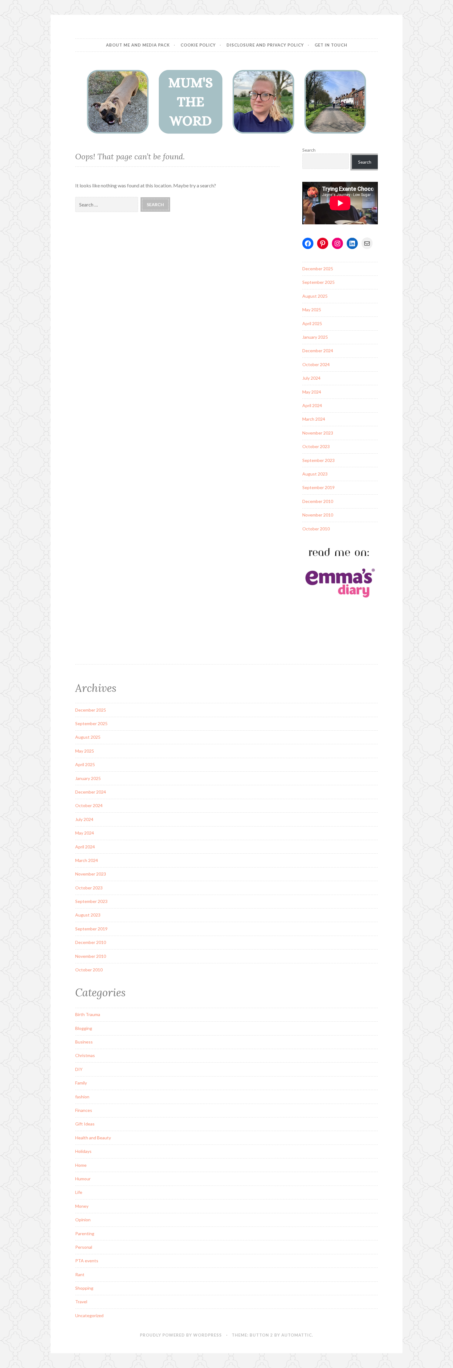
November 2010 (317, 514)
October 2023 (316, 446)
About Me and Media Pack (138, 45)
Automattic (296, 1335)
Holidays (83, 1151)
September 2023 (318, 460)
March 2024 (313, 419)
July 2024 (311, 378)
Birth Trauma (87, 1014)
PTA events (86, 1260)
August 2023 (315, 473)
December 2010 (317, 501)
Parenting (84, 1233)
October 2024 (316, 364)
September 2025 (318, 282)
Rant (79, 1274)
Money (81, 1206)
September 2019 (318, 487)
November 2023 (317, 432)
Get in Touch (331, 45)
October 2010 (316, 528)
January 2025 (315, 337)
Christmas (85, 1055)
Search (309, 150)
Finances (83, 1110)
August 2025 (315, 296)
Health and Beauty (93, 1137)
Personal (83, 1247)
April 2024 (312, 405)
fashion (82, 1096)
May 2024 (311, 391)
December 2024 (317, 350)
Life (78, 1192)
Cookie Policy (198, 45)
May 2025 (311, 309)
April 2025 (312, 323)
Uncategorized (89, 1315)
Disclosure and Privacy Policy (265, 45)
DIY (79, 1069)
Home (81, 1165)
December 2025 (317, 268)
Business (84, 1041)
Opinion (83, 1219)
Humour (83, 1178)
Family (81, 1082)
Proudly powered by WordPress (181, 1335)
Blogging (83, 1028)
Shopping (84, 1288)
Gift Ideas (85, 1123)
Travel (81, 1301)
